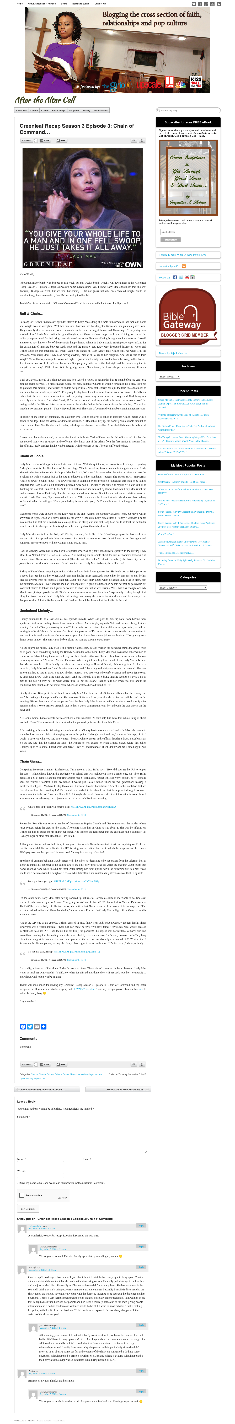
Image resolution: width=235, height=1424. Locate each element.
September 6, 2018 (76, 815)
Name (21, 1159)
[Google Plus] (192, 277)
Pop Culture (39, 1078)
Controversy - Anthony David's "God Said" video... (182, 481)
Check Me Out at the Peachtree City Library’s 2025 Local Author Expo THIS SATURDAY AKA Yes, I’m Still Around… (185, 403)
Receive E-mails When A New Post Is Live (182, 254)
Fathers (58, 1074)
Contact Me (100, 3)
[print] (142, 140)
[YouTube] (187, 277)
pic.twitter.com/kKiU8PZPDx (101, 806)
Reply (141, 1225)
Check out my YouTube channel (212, 4)
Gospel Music (69, 1074)
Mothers (98, 1074)
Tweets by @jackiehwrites (173, 353)
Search (158, 110)
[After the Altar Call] (117, 50)
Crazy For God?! (166, 534)
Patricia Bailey (35, 1225)
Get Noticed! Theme (57, 1420)
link (141, 989)
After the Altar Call (44, 99)
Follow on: (166, 277)
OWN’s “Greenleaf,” (85, 989)
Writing (86, 110)
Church (34, 110)
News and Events (80, 3)
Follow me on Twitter (194, 4)
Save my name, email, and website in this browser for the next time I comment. (62, 1183)
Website (21, 1171)
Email (87, 1159)
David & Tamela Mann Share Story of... (128, 1090)
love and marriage (85, 1074)
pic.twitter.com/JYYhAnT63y (84, 881)
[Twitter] (181, 277)
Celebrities (21, 110)
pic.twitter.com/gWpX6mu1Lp (85, 951)
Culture (45, 110)
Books (64, 3)
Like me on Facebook (200, 4)
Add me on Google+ (206, 4)
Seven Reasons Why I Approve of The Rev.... (40, 1090)
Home (20, 3)
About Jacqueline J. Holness (42, 3)
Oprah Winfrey (26, 1078)
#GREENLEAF (79, 806)
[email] (134, 140)
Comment (26, 140)
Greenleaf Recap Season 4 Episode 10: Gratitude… (182, 474)
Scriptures (74, 110)
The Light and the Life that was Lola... (176, 552)
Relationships (59, 110)
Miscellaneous (101, 110)
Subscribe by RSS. (170, 266)
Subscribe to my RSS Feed (219, 4)
